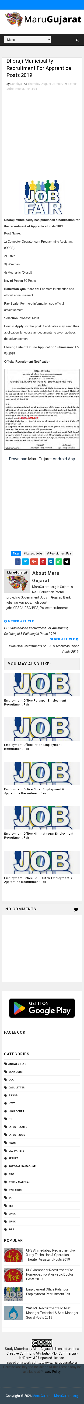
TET (10, 1205)
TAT (10, 1197)
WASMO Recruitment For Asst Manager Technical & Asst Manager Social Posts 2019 (52, 1312)
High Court (16, 1111)
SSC (11, 1174)
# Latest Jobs (33, 553)
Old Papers (16, 1150)
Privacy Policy (50, 1371)
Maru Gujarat (40, 458)
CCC (11, 1079)
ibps (11, 1229)
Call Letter (16, 1087)
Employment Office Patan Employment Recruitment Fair (33, 746)
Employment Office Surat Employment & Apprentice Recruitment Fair (34, 791)
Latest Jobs (16, 1134)
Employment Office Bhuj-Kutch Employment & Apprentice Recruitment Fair (38, 880)
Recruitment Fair (26, 88)
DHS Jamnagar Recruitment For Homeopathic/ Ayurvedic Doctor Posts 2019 (49, 1274)
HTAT (11, 1103)
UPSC (12, 1213)
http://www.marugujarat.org (56, 1362)
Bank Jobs (15, 1072)
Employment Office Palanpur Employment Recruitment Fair (35, 702)
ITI (9, 1119)
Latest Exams (17, 1127)
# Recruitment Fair (59, 553)
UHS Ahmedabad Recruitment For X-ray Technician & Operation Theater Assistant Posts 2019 (51, 1255)
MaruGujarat (42, 1349)
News (12, 1142)
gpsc (12, 1221)
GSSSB (13, 1095)
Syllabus (15, 1190)
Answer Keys (17, 1064)
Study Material (19, 1182)
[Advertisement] (42, 135)
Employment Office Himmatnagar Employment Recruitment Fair (39, 835)
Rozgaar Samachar (22, 1166)
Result (13, 1158)
